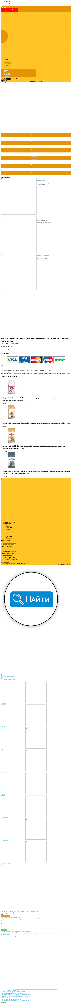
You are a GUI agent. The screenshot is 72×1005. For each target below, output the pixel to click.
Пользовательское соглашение (62, 564)
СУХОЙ (13, 176)
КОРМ (10, 176)
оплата (4, 80)
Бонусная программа (9, 543)
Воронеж (3, 7)
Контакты (9, 527)
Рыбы (3, 795)
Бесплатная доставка (43, 255)
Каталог (6, 59)
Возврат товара (7, 546)
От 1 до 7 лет (9, 346)
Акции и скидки (41, 180)
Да (1, 678)
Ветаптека (4, 817)
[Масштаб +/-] (5, 1002)
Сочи (2, 681)
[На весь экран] (3, 1002)
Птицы (3, 749)
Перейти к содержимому (6, 1)
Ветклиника (7, 62)
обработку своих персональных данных (27, 933)
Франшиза (6, 65)
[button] (18, 67)
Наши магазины (8, 63)
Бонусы (6, 60)
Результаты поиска (5, 916)
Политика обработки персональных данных (13, 563)
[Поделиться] (2, 1002)
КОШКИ (6, 176)
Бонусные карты (41, 218)
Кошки (3, 726)
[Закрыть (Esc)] (1, 1002)
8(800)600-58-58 (36, 81)
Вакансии (9, 529)
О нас (7, 526)
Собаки (3, 704)
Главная (2, 176)
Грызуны (4, 772)
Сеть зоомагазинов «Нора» (6, 3)
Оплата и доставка (8, 544)
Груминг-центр (6, 863)
